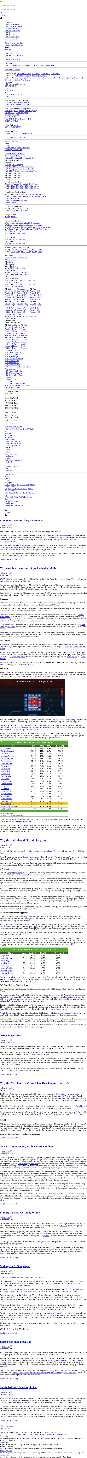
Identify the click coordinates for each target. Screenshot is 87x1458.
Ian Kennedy (5, 796)
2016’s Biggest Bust (11, 1035)
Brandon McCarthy (48, 621)
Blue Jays (8, 291)
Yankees (8, 299)
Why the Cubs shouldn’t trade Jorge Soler (24, 840)
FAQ (12, 45)
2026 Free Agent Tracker (13, 371)
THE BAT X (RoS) (25, 119)
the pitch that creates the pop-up (63, 720)
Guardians (20, 291)
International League (17, 223)
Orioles (7, 293)
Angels (32, 291)
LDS (27, 250)
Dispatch (28, 76)
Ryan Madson (81, 1106)
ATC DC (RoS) (10, 117)
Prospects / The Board (12, 466)
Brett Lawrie (40, 1108)
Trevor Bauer (47, 728)
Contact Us (32, 1434)
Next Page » (4, 1428)
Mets (6, 308)
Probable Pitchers (23, 148)
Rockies (33, 312)
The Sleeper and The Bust (21, 65)
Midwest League (14, 227)
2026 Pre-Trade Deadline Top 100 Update (20, 429)
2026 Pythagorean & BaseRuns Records (19, 169)
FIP (6, 489)
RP (15, 318)
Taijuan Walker (6, 794)
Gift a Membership (11, 29)
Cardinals (20, 306)
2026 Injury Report (11, 354)
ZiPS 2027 (8, 127)
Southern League (26, 225)
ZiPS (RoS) (9, 111)
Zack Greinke (6, 776)
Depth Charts (9, 90)
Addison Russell (7, 970)
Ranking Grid (16, 194)
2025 (6, 158)
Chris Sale (4, 753)
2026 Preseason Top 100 (13, 427)
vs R (16, 272)
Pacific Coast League (32, 223)
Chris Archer (5, 766)
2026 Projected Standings (14, 165)
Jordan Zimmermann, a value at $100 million (26, 1146)
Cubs (19, 308)
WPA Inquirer (9, 264)
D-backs (33, 304)
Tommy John (26, 1402)
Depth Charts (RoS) (12, 115)
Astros (32, 293)
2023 (15, 158)
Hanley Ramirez (55, 1373)
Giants (32, 308)
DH (35, 316)
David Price (5, 768)
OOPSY (8, 96)
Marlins (7, 306)
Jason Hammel (6, 799)
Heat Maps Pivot (11, 435)
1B (14, 316)
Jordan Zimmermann (68, 1158)
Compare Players (27, 194)
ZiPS (6, 86)
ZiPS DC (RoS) (31, 111)
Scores (7, 468)
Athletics (33, 295)
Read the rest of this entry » (10, 559)
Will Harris (11, 627)
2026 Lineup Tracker (12, 365)
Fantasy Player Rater (12, 37)
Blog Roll (8, 49)
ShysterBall (43, 76)
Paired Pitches (10, 439)
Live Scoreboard (10, 148)
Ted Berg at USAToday (24, 1291)
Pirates (19, 310)
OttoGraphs (25, 80)
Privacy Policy (64, 1434)
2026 (12, 184)
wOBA (7, 485)
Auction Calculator (11, 39)
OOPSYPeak (9, 104)
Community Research (12, 70)
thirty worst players (32, 857)
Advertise (40, 1434)
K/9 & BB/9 (22, 489)
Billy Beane (74, 1114)
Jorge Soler (52, 851)
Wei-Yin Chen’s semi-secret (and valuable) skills (28, 568)
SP (12, 318)
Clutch (29, 497)
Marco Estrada (10, 728)
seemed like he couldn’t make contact (68, 1013)
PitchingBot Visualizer (13, 441)
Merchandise (9, 462)
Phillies (7, 312)
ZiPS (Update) (19, 111)
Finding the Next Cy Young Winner (20, 1212)
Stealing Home (81, 78)
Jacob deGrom (72, 657)
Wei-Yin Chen (5, 579)
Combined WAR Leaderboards (16, 258)
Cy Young (72, 1096)
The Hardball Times (24, 74)
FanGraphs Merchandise (13, 26)
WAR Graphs (9, 260)
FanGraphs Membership (13, 24)
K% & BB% (24, 485)
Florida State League (40, 229)
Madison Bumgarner (9, 756)
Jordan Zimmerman (8, 806)
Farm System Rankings (13, 387)
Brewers (20, 304)
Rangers (33, 299)
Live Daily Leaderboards (13, 150)
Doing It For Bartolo (12, 80)
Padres (32, 310)
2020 (29, 158)
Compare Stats (40, 194)
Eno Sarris (6, 526)
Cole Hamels (6, 781)
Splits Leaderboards (12, 198)
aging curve (7, 925)
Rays (6, 295)
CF (29, 316)
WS (17, 250)
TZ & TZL (27, 493)
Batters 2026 (9, 268)
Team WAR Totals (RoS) (14, 287)
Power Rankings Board (13, 443)
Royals (19, 293)
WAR (7, 497)
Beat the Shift (49, 65)
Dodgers (33, 306)
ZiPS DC (12, 86)
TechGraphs (45, 74)
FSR (20, 493)
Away (26, 272)
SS (20, 316)
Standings (8, 470)
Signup (7, 45)
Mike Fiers (5, 789)
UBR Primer (14, 497)
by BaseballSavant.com (17, 657)
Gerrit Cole (5, 786)
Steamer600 (9, 102)
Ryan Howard (56, 1313)
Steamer (7, 88)
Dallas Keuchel (6, 791)
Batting (7, 217)
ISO (18, 485)
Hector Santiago (22, 728)
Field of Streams (37, 65)
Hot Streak (8, 437)
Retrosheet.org (5, 1455)
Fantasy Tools (9, 474)
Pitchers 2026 (19, 268)
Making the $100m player (15, 1266)
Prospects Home (10, 379)
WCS (33, 250)
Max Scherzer (34, 728)
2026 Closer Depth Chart (14, 352)
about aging (36, 917)
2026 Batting (9, 239)
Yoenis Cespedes (46, 1058)
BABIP (14, 489)
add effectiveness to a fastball (62, 535)
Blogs (7, 476)
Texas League (38, 225)
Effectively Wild (17, 55)
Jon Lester (5, 778)
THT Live (19, 76)
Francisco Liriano (7, 801)
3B (23, 316)
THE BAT (8, 94)
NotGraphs (36, 74)
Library (7, 452)
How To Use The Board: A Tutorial (17, 385)
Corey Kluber (6, 761)
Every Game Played (12, 133)
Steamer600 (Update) (21, 102)
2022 (20, 158)
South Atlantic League (29, 227)
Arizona (12, 231)
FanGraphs (8, 53)
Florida (18, 231)
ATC (6, 92)
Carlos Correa (60, 1094)
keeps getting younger (14, 873)
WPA (21, 497)
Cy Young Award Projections (15, 137)
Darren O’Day (45, 537)
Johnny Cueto (6, 809)
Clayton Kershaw (7, 751)
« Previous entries (6, 1426)
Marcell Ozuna (6, 958)
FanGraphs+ (55, 74)
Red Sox (8, 297)
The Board (8, 381)
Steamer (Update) (22, 113)
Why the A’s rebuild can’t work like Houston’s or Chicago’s (34, 1083)
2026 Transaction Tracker (14, 359)
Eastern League (13, 225)
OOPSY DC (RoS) (11, 121)
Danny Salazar (6, 783)
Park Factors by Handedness (15, 505)
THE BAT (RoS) (11, 119)
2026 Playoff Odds (11, 167)
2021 (24, 158)
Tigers (19, 295)
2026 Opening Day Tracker (14, 375)
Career (35, 184)
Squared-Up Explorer (12, 446)
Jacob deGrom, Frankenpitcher (18, 1387)
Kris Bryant (5, 963)
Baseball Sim (9, 433)
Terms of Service (52, 1434)
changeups (6, 547)
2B (17, 316)
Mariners (33, 297)
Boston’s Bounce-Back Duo (15, 1341)
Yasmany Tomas (7, 973)
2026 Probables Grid (12, 363)
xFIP (9, 489)
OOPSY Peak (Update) (23, 104)
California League (13, 229)
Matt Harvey (6, 773)
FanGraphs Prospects (12, 59)
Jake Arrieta (5, 771)
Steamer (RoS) (10, 113)
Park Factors (9, 456)
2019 (33, 158)
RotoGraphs (9, 63)
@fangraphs (22, 1434)
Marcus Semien (7, 968)
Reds (19, 312)
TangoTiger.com (6, 1451)
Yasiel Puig (5, 960)
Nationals (8, 310)
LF (26, 316)
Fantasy (35, 76)
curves (16, 547)
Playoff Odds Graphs (26, 167)
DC (15, 291)
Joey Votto (34, 720)
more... (32, 485)
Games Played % (26, 133)
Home (21, 272)
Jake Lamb (5, 965)
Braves (7, 304)
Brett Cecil (23, 547)
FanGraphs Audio (25, 78)
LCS (22, 250)
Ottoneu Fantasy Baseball (14, 43)
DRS (16, 493)
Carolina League (27, 229)
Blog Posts (19, 45)
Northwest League (44, 227)
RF (32, 316)
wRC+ (13, 485)
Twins (19, 297)
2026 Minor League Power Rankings (18, 367)
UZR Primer (9, 493)
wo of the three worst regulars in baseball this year (30, 1373)
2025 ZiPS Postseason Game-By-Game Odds (21, 171)
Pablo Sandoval (70, 1373)
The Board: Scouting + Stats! (15, 383)
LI (25, 497)
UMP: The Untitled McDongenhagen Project (58, 78)
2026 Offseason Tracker (13, 373)
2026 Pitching (20, 239)
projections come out (37, 1052)
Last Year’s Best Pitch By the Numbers (22, 520)
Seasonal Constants (11, 501)
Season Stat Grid (11, 202)
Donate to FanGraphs (12, 31)
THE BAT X (17, 94)
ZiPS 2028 (17, 127)
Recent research (32, 901)
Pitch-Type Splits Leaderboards (16, 200)
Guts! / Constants (11, 454)
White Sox (21, 299)
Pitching (14, 217)
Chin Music (37, 78)
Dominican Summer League (17, 233)
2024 (11, 158)
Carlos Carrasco (7, 758)
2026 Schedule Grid (12, 361)
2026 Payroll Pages (11, 357)
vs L (12, 272)
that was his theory (10, 542)
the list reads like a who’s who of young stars (35, 875)
